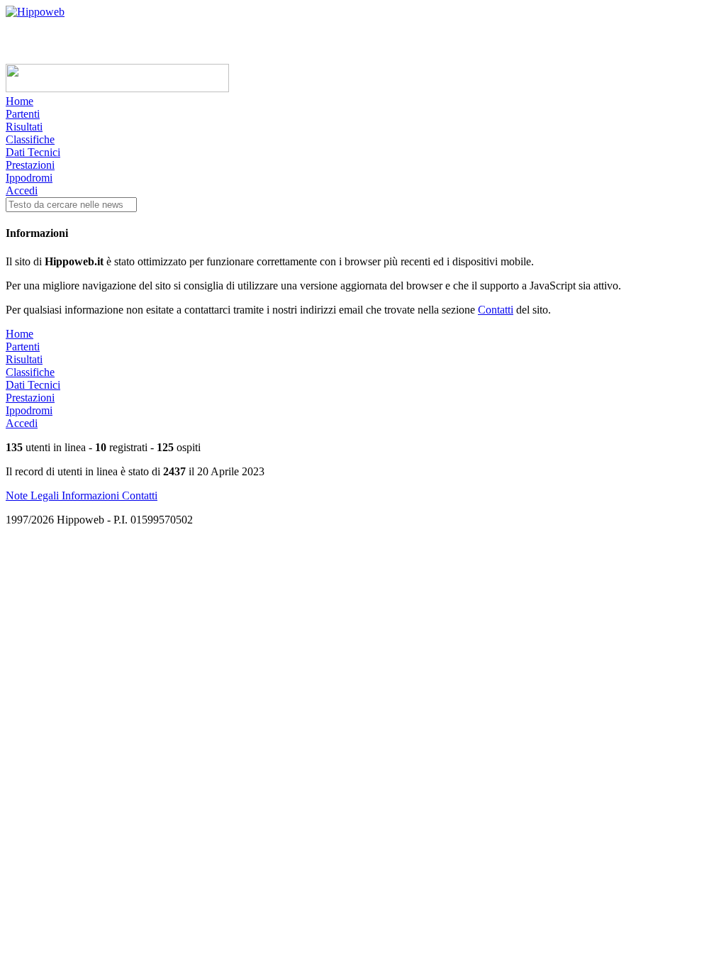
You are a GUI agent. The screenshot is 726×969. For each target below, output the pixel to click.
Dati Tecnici (33, 152)
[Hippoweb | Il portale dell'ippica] (35, 12)
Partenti (23, 114)
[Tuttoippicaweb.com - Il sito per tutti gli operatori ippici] (117, 88)
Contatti (495, 310)
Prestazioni (30, 165)
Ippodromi (29, 178)
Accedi (22, 190)
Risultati (24, 127)
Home (19, 101)
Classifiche (30, 139)
